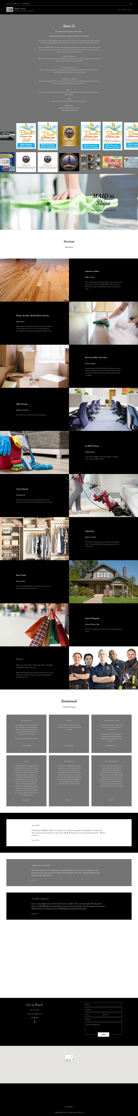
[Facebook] (131, 3)
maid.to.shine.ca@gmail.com (13, 3)
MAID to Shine (20, 9)
